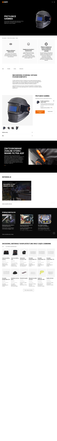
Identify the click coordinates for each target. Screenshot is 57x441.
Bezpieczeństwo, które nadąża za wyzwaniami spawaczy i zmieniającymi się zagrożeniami (8, 226)
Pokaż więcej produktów (28, 290)
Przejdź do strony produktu (45, 107)
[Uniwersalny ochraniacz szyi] (24, 253)
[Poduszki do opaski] (24, 273)
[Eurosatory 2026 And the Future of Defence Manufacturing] (27, 219)
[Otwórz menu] (54, 2)
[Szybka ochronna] (51, 273)
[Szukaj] (52, 2)
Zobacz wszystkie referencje (7, 203)
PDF (51, 107)
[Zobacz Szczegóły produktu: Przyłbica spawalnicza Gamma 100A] (53, 100)
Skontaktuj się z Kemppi (40, 112)
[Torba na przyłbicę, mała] (15, 253)
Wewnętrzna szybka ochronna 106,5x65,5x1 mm (33, 279)
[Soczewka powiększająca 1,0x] (6, 273)
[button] (4, 128)
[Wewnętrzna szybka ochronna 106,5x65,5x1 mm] (33, 273)
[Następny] (54, 203)
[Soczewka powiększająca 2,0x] (42, 253)
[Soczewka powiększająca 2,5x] (33, 253)
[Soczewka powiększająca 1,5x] (51, 253)
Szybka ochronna (50, 278)
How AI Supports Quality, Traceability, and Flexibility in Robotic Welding (43, 226)
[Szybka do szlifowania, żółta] (42, 273)
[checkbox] (45, 104)
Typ (2, 246)
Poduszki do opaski (23, 278)
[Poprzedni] (52, 203)
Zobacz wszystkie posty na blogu (7, 234)
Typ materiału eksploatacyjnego (11, 246)
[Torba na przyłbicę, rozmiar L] (6, 253)
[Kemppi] (5, 2)
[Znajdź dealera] (50, 112)
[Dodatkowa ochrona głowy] (15, 273)
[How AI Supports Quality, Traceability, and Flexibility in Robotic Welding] (45, 219)
